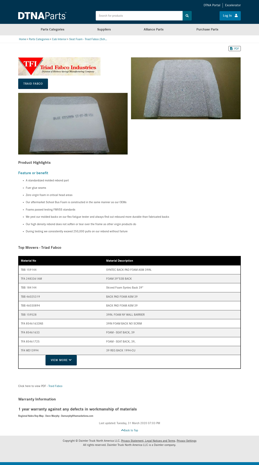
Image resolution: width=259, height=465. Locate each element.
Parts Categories (52, 29)
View (60, 360)
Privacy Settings (186, 440)
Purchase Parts (207, 29)
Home (22, 39)
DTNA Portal (212, 5)
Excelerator (233, 5)
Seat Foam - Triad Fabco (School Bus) (88, 39)
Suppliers (104, 29)
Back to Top (131, 430)
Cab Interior (59, 39)
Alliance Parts (153, 29)
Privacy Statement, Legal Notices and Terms (148, 440)
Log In (229, 15)
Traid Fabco (33, 83)
